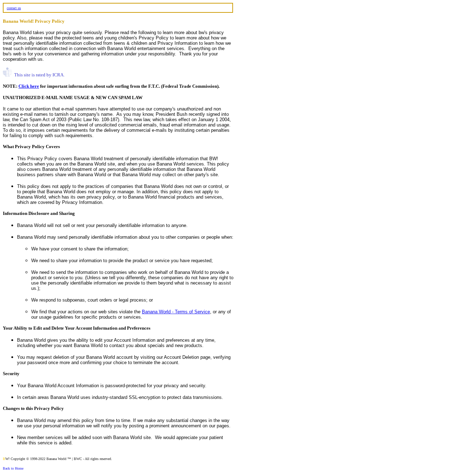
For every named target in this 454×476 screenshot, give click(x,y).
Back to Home (13, 468)
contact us (14, 8)
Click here (28, 86)
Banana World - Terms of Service (176, 311)
